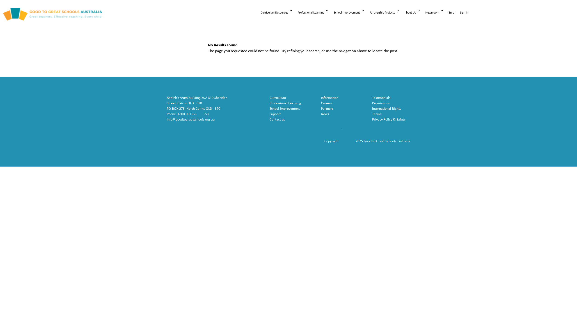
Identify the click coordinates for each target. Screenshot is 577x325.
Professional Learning (311, 12)
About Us (410, 12)
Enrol (452, 12)
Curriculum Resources (274, 12)
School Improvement (347, 12)
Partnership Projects (382, 12)
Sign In (464, 12)
